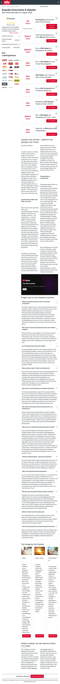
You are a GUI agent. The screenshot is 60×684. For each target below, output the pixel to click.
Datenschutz (26, 676)
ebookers (34, 668)
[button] (39, 23)
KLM (29, 668)
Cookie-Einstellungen (37, 676)
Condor (45, 649)
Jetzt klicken (26, 635)
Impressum (19, 676)
